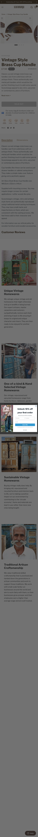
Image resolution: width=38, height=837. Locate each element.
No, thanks (25, 430)
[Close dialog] (36, 406)
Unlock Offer (25, 425)
